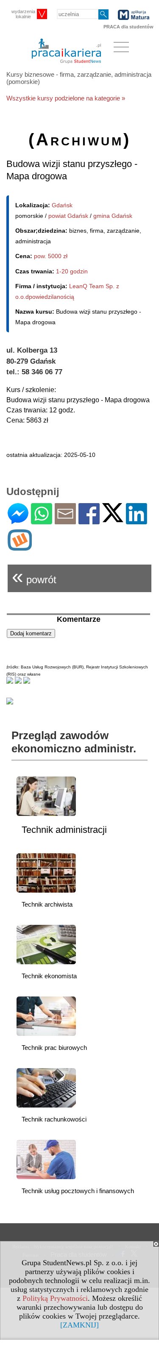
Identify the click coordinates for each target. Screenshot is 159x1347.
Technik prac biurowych (54, 1047)
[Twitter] (112, 518)
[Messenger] (18, 520)
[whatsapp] (41, 520)
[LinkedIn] (136, 520)
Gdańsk (62, 205)
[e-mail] (65, 520)
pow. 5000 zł (50, 256)
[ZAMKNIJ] (79, 1325)
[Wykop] (20, 547)
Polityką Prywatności (55, 1298)
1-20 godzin (72, 271)
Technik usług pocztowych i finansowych (78, 1190)
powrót (34, 576)
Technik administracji (64, 829)
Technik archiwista (47, 904)
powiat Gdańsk (68, 215)
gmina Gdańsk (112, 215)
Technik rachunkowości (54, 1119)
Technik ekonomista (49, 976)
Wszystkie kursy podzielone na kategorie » (65, 98)
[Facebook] (89, 520)
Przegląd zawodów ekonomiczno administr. (73, 742)
